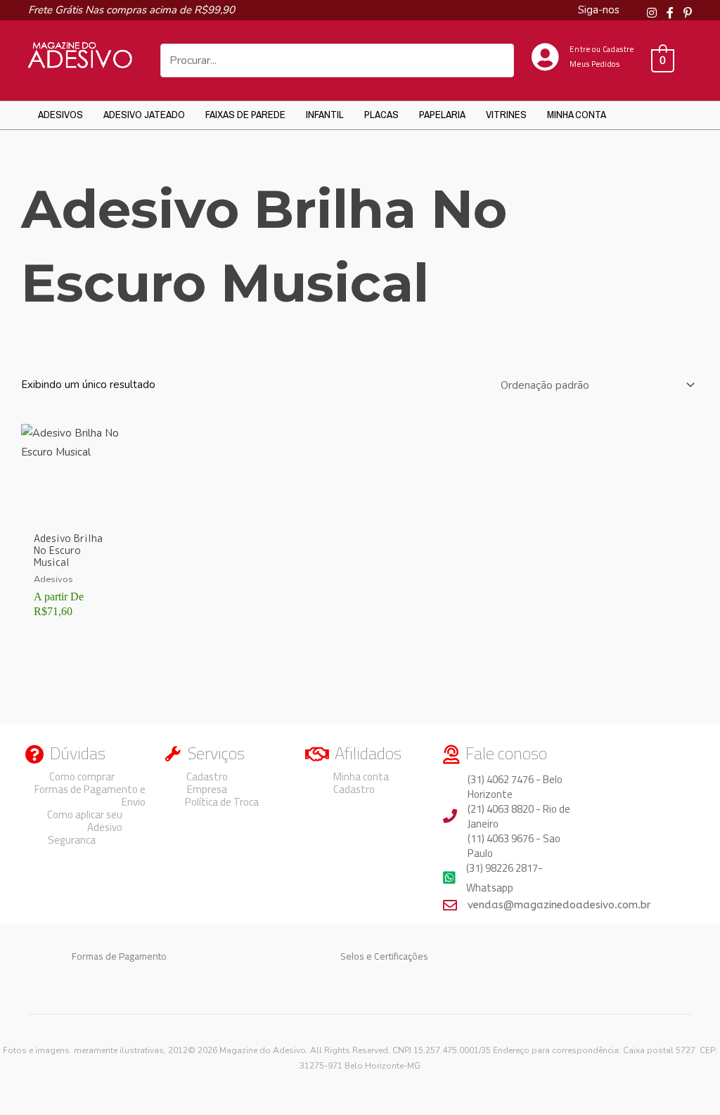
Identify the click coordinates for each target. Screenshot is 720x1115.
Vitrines (506, 114)
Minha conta (576, 114)
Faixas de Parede (245, 114)
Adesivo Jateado (144, 114)
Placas (381, 114)
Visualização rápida (72, 512)
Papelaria (442, 114)
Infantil (325, 114)
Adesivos (60, 114)
